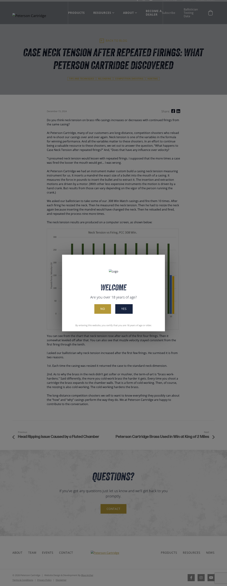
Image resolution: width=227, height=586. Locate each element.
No (102, 309)
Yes (124, 309)
